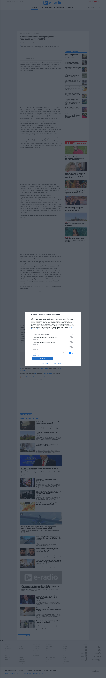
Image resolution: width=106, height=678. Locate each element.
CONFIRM (42, 358)
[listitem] (53, 334)
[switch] (71, 337)
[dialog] (53, 339)
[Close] (78, 314)
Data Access (53, 363)
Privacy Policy (61, 363)
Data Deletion (45, 363)
